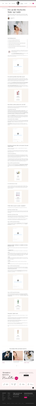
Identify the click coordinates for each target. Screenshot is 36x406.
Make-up (6, 3)
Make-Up (3, 395)
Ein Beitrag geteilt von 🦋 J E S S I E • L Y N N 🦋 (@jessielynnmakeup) (19, 141)
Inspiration (21, 3)
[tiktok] (16, 396)
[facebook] (15, 396)
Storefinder (9, 395)
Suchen (25, 397)
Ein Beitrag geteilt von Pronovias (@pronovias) (18, 72)
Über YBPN (25, 3)
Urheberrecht (16, 403)
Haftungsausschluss (8, 403)
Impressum (23, 403)
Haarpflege (25, 362)
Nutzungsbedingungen (4, 403)
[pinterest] (18, 396)
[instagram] (13, 396)
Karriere (8, 396)
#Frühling (3, 362)
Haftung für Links (12, 403)
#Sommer (28, 362)
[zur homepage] (18, 3)
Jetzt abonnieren (26, 375)
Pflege (9, 3)
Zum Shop (18, 179)
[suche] (30, 3)
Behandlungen (13, 3)
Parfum (3, 3)
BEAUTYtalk (9, 397)
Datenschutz (20, 403)
